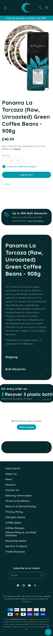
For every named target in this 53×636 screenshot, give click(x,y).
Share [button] (7, 184)
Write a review (26, 427)
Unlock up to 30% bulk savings (21, 166)
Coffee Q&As (13, 522)
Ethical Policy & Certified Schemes (20, 534)
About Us (11, 473)
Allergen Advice (15, 517)
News (8, 479)
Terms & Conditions (17, 501)
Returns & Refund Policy (20, 506)
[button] (5, 8)
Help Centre (13, 468)
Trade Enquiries (15, 551)
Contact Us (12, 490)
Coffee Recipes (14, 528)
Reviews (10, 484)
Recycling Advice (15, 540)
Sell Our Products (16, 546)
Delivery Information (18, 495)
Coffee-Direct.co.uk (18, 619)
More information (36, 221)
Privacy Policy (14, 511)
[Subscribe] (41, 575)
